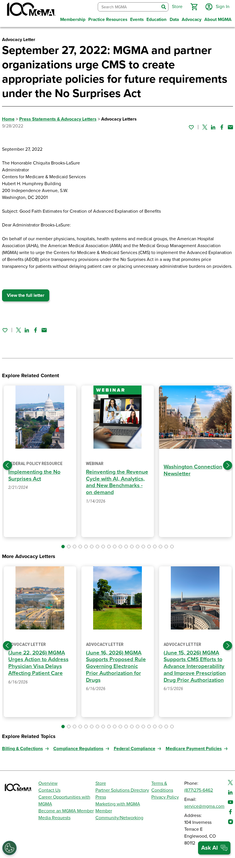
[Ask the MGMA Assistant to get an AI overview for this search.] (214, 848)
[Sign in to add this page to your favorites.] (191, 127)
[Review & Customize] (9, 848)
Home (8, 119)
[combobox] (128, 7)
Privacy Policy (165, 797)
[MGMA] (30, 10)
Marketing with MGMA (117, 804)
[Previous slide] (7, 465)
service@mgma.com (204, 806)
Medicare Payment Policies (194, 749)
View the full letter (25, 295)
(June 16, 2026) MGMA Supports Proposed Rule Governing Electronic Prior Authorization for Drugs (116, 666)
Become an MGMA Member (66, 811)
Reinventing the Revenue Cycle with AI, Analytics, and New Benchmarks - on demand (117, 482)
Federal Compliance (134, 749)
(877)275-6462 (198, 790)
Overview (48, 783)
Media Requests (54, 818)
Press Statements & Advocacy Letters (58, 119)
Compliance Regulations (78, 749)
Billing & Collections (22, 749)
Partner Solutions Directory (122, 790)
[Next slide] (227, 465)
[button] (194, 7)
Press (100, 797)
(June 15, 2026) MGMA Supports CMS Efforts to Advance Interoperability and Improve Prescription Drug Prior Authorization (195, 666)
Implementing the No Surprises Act (34, 475)
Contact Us (49, 790)
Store (100, 783)
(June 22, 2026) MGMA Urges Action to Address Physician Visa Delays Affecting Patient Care (38, 663)
